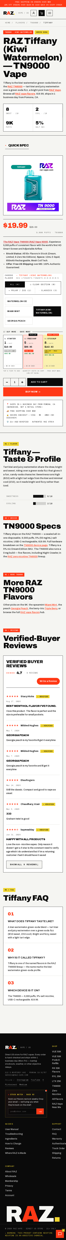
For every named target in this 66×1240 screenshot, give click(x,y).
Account (9, 1195)
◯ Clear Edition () (42, 284)
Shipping (56, 1153)
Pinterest (11, 1084)
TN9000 (34, 23)
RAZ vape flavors (25, 93)
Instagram (23, 1080)
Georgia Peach (16, 321)
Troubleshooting (14, 1134)
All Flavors (57, 1099)
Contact (56, 1129)
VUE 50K (56, 1051)
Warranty (57, 1139)
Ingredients (11, 1139)
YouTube (35, 1080)
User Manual (11, 1129)
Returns (56, 1158)
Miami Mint (13, 311)
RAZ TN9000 (15, 86)
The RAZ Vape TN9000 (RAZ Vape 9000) (25, 242)
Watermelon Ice (17, 301)
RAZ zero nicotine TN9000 (23, 556)
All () (15, 284)
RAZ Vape (55, 90)
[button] (60, 1234)
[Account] (34, 13)
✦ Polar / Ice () (20, 290)
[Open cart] (42, 13)
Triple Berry (51, 608)
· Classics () (48, 290)
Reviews (9, 1148)
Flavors (20, 23)
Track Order (58, 1148)
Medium (23, 1084)
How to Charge (13, 1143)
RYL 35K (56, 1076)
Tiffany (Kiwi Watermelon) (44, 311)
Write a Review (48, 681)
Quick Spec (18, 145)
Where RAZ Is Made (15, 1153)
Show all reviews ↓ (24, 864)
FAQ (54, 1134)
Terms (8, 1190)
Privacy (9, 1186)
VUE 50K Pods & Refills (56, 1060)
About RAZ (11, 1171)
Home (7, 23)
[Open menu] (50, 13)
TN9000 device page (36, 545)
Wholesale (10, 1176)
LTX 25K (56, 1081)
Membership (11, 1181)
